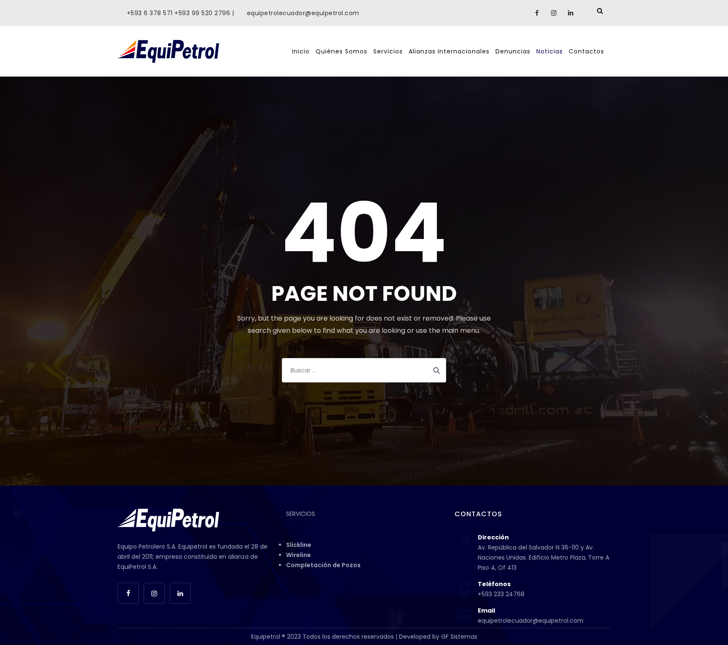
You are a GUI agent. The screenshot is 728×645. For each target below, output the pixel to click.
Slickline (298, 545)
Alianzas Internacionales (449, 51)
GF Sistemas (459, 636)
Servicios (388, 51)
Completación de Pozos (323, 565)
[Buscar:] (364, 370)
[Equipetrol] (168, 51)
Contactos (586, 51)
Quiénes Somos (341, 51)
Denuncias (512, 51)
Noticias (549, 51)
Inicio (301, 51)
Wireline (298, 555)
